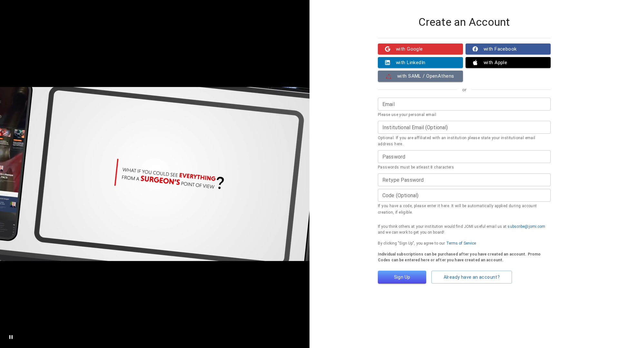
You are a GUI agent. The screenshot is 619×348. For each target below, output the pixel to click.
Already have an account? (472, 277)
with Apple (495, 62)
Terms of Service (461, 243)
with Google (409, 49)
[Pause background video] (11, 337)
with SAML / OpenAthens (425, 76)
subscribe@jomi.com (526, 226)
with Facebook (500, 49)
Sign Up (402, 277)
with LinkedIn (411, 62)
